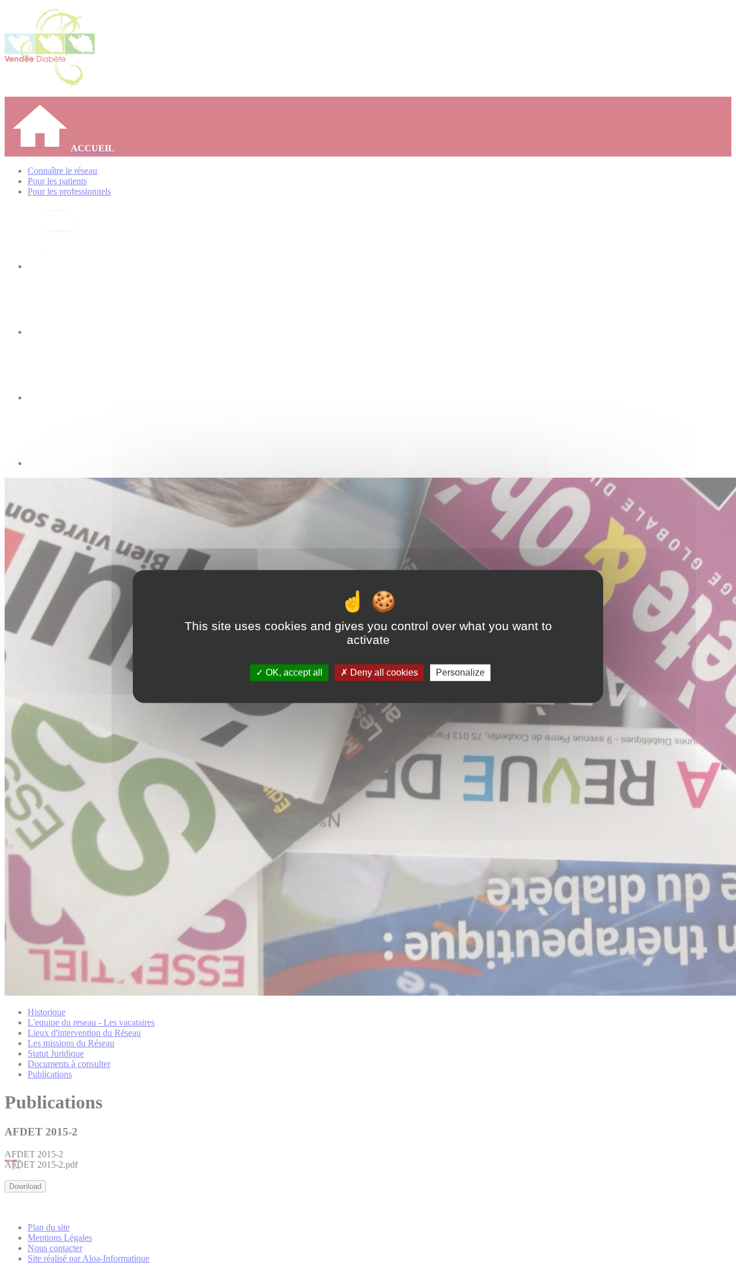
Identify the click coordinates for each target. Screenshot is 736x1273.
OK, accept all (293, 672)
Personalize (460, 672)
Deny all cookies (383, 672)
